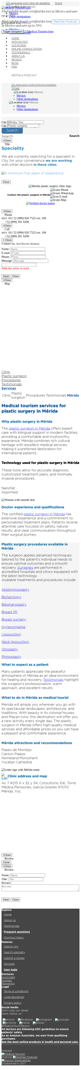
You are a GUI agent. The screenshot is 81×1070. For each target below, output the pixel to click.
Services (9, 388)
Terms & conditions (16, 991)
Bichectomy (11, 597)
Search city (11, 946)
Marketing (8, 984)
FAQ (14, 67)
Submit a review (14, 958)
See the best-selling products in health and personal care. (40, 1042)
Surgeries (25, 568)
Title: (5, 879)
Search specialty (14, 952)
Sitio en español (39, 3)
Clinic (6, 372)
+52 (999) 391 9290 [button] (16, 221)
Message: (7, 260)
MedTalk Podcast (65, 21)
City (4, 122)
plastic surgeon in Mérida (29, 428)
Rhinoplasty (11, 657)
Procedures (11, 380)
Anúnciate (8, 977)
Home (7, 914)
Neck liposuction (15, 642)
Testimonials (12, 384)
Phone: (6, 256)
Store (58, 3)
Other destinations (20, 16)
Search (12, 130)
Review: (6, 882)
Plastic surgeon (14, 376)
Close (6, 182)
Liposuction (11, 634)
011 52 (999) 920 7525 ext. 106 (24, 232)
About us (10, 920)
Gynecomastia (13, 627)
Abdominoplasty (15, 590)
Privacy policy (12, 1003)
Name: (5, 249)
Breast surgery (14, 619)
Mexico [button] (30, 7)
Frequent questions (17, 932)
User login (10, 970)
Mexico (13, 29)
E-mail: (6, 252)
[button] (59, 190)
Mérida (73, 395)
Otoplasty (10, 649)
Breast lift (9, 612)
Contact (7, 980)
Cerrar (6, 862)
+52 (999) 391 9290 (16, 236)
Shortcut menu (14, 937)
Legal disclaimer (14, 997)
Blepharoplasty (14, 604)
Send (6, 276)
